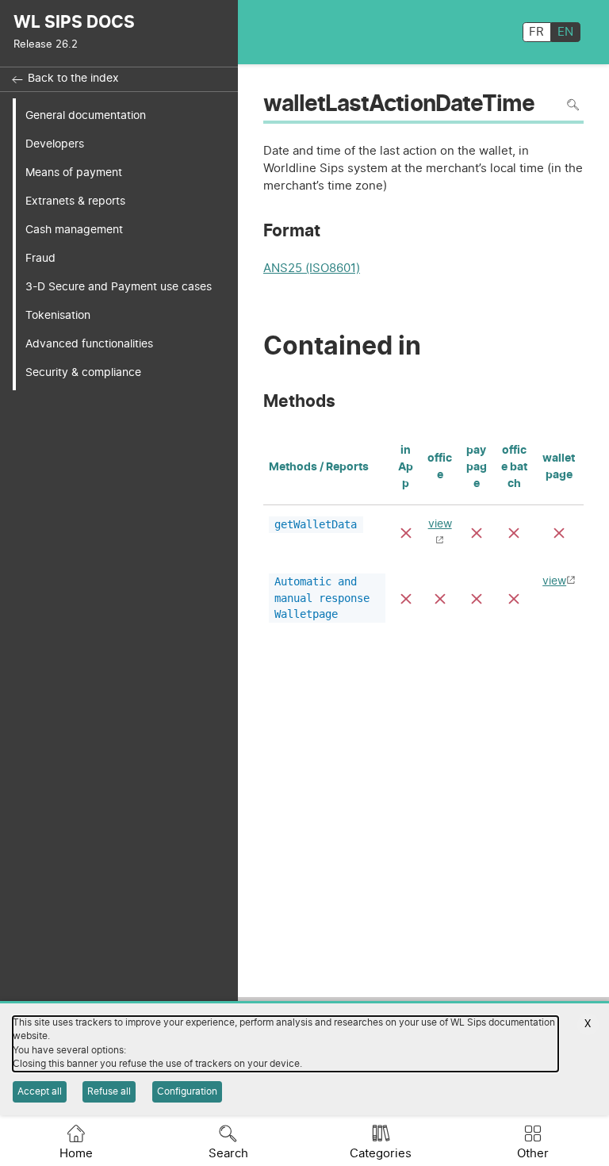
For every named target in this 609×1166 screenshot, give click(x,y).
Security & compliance (83, 372)
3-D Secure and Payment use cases (118, 287)
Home (76, 1154)
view (554, 581)
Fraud (40, 258)
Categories (381, 1154)
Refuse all (109, 1091)
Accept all (39, 1091)
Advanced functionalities (89, 344)
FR (536, 32)
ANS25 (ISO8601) (311, 268)
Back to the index (73, 78)
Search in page (573, 105)
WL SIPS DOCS (74, 22)
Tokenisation (57, 315)
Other (533, 1154)
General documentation (85, 115)
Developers (54, 144)
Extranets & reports (75, 201)
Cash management (74, 230)
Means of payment (73, 172)
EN (565, 32)
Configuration (187, 1091)
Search (228, 1154)
